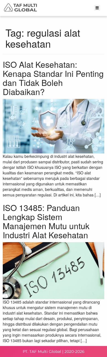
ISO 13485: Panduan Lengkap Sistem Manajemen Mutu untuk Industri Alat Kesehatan (46, 221)
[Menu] (97, 8)
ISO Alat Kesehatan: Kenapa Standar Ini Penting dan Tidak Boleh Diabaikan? (53, 78)
